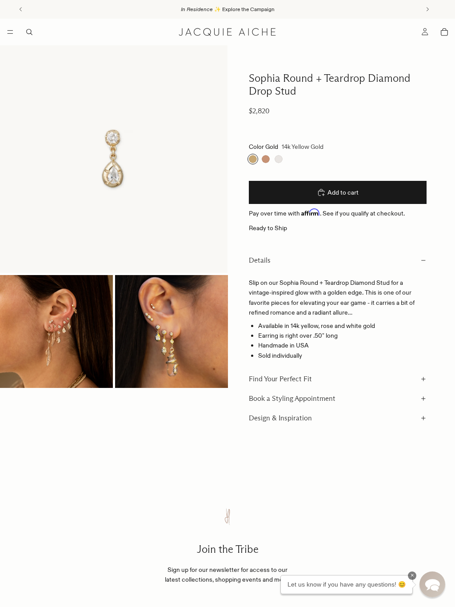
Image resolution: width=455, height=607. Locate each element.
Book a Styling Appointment (292, 398)
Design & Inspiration (280, 418)
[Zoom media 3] (171, 331)
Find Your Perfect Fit (280, 379)
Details (260, 260)
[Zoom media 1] (114, 159)
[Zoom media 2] (56, 331)
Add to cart (343, 192)
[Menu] (10, 32)
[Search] (29, 32)
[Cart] (444, 32)
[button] (432, 584)
